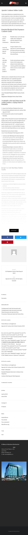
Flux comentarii (5, 422)
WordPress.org (5, 424)
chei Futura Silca (19, 314)
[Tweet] (21, 237)
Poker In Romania (5, 369)
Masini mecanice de (6, 312)
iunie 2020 (4, 396)
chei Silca (16, 312)
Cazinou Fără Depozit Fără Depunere (10, 376)
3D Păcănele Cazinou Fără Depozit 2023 (14, 271)
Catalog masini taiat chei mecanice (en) (11, 308)
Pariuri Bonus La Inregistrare (8, 323)
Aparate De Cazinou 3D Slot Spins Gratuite (14, 279)
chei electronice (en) (16, 310)
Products (3, 406)
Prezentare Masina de (7, 314)
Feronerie (3, 298)
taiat (10, 310)
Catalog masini (5, 310)
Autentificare (4, 417)
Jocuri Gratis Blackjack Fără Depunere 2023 (12, 132)
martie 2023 (4, 394)
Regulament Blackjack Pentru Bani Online (11, 96)
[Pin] (7, 242)
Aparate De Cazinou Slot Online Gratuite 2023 (13, 326)
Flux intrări (4, 419)
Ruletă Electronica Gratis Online (9, 131)
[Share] (7, 237)
